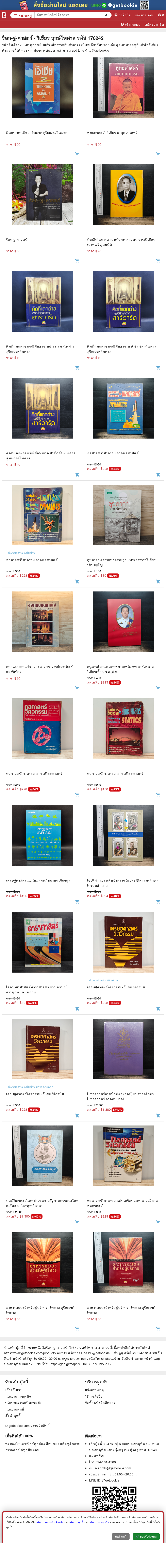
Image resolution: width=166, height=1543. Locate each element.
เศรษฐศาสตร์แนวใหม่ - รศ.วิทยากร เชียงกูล (38, 880)
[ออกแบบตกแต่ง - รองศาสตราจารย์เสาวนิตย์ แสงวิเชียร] (42, 627)
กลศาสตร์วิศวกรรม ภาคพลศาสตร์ (112, 453)
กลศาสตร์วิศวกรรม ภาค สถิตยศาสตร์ (34, 773)
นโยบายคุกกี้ (14, 1409)
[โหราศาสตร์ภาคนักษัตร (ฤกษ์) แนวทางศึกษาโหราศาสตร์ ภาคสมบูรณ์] (123, 1055)
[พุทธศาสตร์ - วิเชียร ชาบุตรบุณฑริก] (123, 93)
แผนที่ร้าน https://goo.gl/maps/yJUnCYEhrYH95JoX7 (72, 1364)
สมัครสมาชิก (154, 24)
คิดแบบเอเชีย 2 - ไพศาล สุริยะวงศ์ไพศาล (36, 132)
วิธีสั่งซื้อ (122, 15)
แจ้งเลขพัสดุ (94, 1389)
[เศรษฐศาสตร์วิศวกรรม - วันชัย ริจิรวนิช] (123, 948)
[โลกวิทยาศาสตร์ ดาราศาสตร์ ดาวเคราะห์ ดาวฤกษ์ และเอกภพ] (42, 948)
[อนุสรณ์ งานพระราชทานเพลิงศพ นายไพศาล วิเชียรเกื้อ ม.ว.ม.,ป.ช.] (123, 627)
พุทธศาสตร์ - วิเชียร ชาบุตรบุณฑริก (113, 132)
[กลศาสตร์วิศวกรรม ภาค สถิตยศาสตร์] (42, 734)
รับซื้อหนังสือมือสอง (100, 1402)
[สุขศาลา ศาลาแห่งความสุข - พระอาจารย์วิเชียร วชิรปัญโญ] (123, 521)
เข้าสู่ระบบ (130, 24)
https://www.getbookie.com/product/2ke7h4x (35, 1353)
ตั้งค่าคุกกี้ (12, 1415)
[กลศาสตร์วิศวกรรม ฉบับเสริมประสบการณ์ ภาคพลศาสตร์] (123, 1161)
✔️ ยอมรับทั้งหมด (146, 1536)
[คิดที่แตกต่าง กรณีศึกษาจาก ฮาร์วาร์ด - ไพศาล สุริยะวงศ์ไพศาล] (123, 307)
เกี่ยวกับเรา (13, 1389)
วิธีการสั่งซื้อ (94, 1396)
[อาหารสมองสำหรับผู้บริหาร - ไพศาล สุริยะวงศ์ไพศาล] (42, 1268)
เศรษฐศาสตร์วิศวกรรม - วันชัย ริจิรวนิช (116, 987)
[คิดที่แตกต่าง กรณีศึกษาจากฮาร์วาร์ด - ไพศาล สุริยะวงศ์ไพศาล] (42, 307)
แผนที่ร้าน (96, 1456)
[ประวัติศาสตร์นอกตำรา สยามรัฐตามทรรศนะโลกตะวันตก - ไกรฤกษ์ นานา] (42, 1161)
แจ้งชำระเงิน (144, 15)
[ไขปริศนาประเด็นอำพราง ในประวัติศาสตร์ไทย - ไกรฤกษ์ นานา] (123, 841)
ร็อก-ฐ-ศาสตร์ (16, 239)
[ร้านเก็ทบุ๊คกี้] (4, 15)
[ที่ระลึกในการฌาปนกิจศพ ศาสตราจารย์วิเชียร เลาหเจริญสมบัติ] (123, 200)
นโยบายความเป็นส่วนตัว (23, 1402)
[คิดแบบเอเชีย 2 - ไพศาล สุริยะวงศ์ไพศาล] (42, 93)
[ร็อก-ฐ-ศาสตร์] (42, 200)
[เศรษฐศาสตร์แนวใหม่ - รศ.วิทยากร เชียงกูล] (42, 841)
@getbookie (110, 1480)
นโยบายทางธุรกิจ (18, 1396)
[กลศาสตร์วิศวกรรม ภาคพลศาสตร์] (123, 414)
